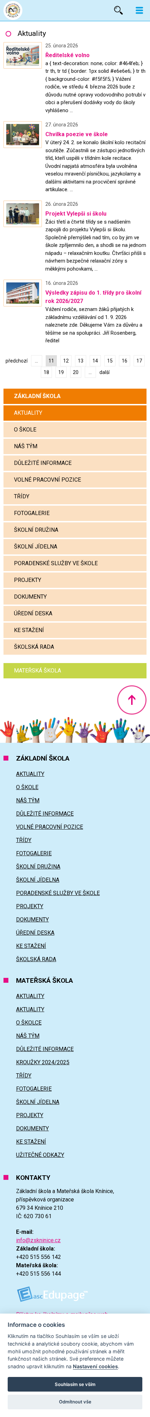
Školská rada (34, 647)
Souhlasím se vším (75, 1384)
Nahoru (132, 700)
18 (46, 372)
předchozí (17, 361)
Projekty (27, 580)
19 (61, 372)
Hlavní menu (139, 10)
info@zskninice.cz (38, 1240)
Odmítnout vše (75, 1401)
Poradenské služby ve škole (56, 563)
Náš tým (25, 446)
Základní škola (37, 396)
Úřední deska (33, 613)
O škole (25, 429)
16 (124, 361)
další (104, 372)
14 (95, 361)
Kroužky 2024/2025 (42, 1062)
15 (110, 361)
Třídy (21, 496)
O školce (29, 1022)
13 (80, 361)
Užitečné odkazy (40, 1155)
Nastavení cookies (95, 1366)
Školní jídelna (35, 546)
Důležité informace (43, 463)
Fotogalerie (32, 513)
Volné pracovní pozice (47, 479)
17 (139, 361)
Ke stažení (29, 630)
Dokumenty (30, 596)
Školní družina (36, 530)
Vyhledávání (118, 10)
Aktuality (28, 413)
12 (66, 361)
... (36, 361)
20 (75, 372)
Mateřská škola (37, 670)
